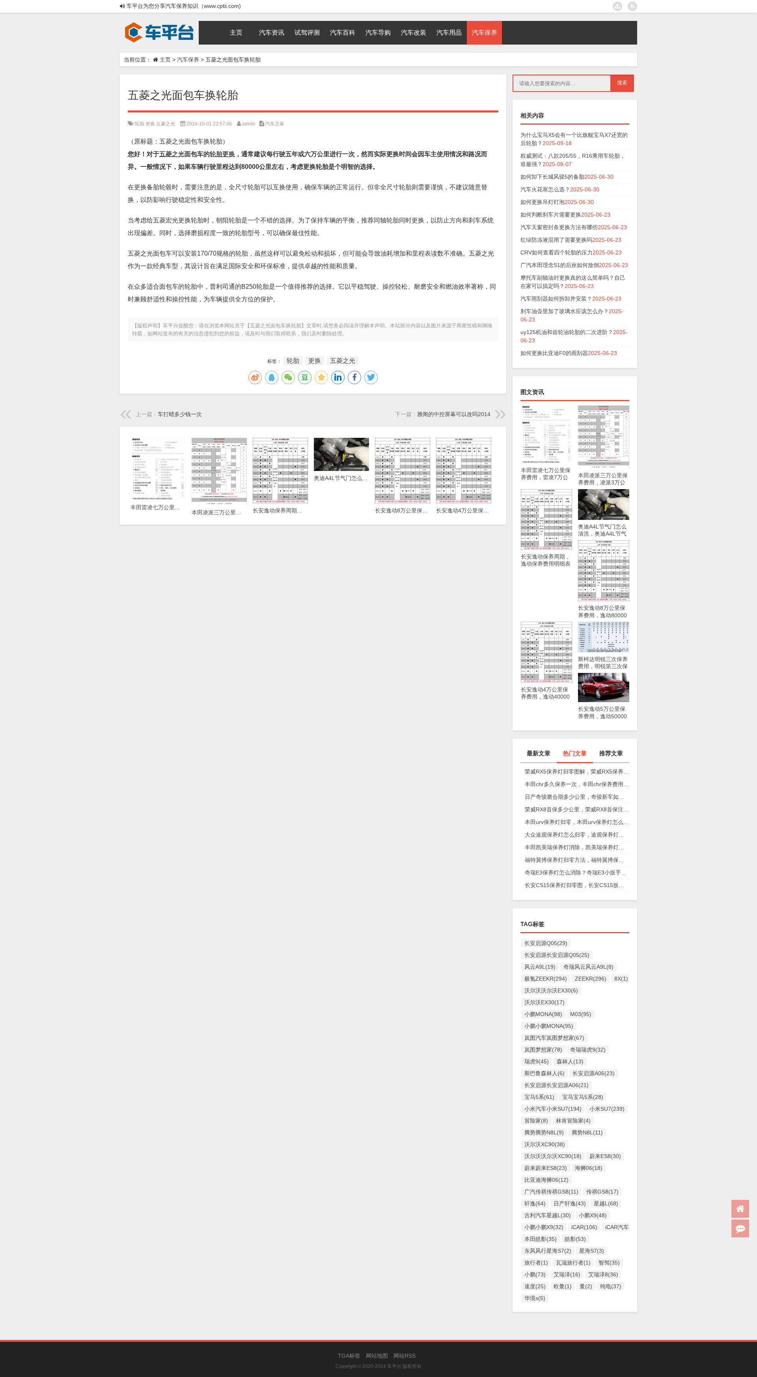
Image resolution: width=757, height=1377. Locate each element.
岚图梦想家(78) (543, 1049)
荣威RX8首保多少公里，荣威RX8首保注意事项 (577, 809)
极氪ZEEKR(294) (545, 978)
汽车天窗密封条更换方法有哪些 (559, 227)
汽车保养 (188, 59)
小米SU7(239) (607, 1109)
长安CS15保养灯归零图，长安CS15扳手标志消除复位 (577, 885)
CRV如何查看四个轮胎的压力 (556, 252)
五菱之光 (165, 124)
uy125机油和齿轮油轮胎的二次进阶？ (566, 332)
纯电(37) (610, 1286)
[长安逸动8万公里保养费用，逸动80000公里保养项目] (603, 544)
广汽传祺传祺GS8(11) (551, 1191)
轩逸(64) (535, 1203)
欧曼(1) (563, 1286)
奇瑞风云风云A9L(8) (588, 967)
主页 (165, 59)
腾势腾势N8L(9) (544, 1132)
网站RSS (404, 1356)
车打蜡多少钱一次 (180, 414)
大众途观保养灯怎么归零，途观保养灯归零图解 (577, 834)
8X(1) (621, 978)
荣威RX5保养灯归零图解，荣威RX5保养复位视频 (577, 771)
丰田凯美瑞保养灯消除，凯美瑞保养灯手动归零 (577, 847)
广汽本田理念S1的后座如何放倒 (559, 265)
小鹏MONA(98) (543, 1014)
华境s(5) (534, 1298)
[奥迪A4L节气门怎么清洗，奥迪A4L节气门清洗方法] (603, 493)
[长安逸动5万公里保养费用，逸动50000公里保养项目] (603, 677)
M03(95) (580, 1014)
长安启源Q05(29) (545, 943)
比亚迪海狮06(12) (546, 1180)
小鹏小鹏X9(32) (543, 1227)
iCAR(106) (584, 1227)
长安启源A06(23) (593, 1073)
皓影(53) (575, 1239)
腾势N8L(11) (587, 1132)
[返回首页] (740, 1209)
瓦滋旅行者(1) (573, 1262)
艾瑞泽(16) (567, 1274)
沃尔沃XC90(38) (544, 1144)
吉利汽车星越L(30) (547, 1215)
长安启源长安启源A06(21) (556, 1085)
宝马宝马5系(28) (582, 1097)
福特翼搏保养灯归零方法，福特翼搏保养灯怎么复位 (577, 860)
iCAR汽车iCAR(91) (628, 1227)
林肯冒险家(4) (573, 1120)
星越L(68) (606, 1203)
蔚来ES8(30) (605, 1156)
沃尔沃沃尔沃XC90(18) (553, 1156)
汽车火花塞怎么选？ (545, 189)
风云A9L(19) (540, 967)
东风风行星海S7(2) (547, 1251)
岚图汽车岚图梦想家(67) (554, 1038)
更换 (150, 124)
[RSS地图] (632, 6)
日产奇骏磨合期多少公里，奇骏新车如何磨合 (577, 797)
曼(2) (586, 1286)
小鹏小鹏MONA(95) (548, 1026)
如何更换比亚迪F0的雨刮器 (554, 353)
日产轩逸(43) (570, 1203)
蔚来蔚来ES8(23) (545, 1168)
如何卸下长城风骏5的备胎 (552, 177)
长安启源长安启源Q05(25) (556, 955)
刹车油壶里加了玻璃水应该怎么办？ (564, 311)
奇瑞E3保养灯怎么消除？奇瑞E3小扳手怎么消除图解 (577, 872)
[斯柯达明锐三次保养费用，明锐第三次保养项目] (603, 625)
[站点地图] (617, 6)
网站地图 (377, 1356)
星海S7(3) (591, 1251)
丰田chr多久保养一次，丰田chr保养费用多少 (577, 784)
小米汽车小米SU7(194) (553, 1109)
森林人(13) (570, 1061)
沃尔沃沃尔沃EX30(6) (551, 990)
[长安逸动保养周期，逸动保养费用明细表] (546, 493)
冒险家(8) (536, 1120)
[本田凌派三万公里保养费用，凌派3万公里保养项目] (603, 409)
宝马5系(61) (539, 1097)
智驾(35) (609, 1262)
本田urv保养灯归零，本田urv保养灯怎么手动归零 (577, 822)
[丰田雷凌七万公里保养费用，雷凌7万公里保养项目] (546, 409)
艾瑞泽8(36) (603, 1274)
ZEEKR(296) (590, 978)
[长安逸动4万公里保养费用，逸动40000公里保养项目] (546, 625)
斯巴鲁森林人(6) (544, 1073)
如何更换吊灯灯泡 (542, 202)
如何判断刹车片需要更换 (550, 214)
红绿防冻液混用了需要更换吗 (556, 240)
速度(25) (535, 1286)
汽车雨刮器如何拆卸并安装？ (556, 298)
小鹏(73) (535, 1274)
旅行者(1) (536, 1262)
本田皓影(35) (540, 1239)
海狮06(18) (588, 1168)
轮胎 (139, 124)
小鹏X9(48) (593, 1215)
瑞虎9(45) (536, 1061)
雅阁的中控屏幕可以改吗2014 (453, 414)
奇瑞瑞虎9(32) (588, 1049)
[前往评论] (740, 1228)
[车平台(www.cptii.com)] (159, 24)
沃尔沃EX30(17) (544, 1002)
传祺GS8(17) (602, 1191)
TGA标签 (349, 1356)
